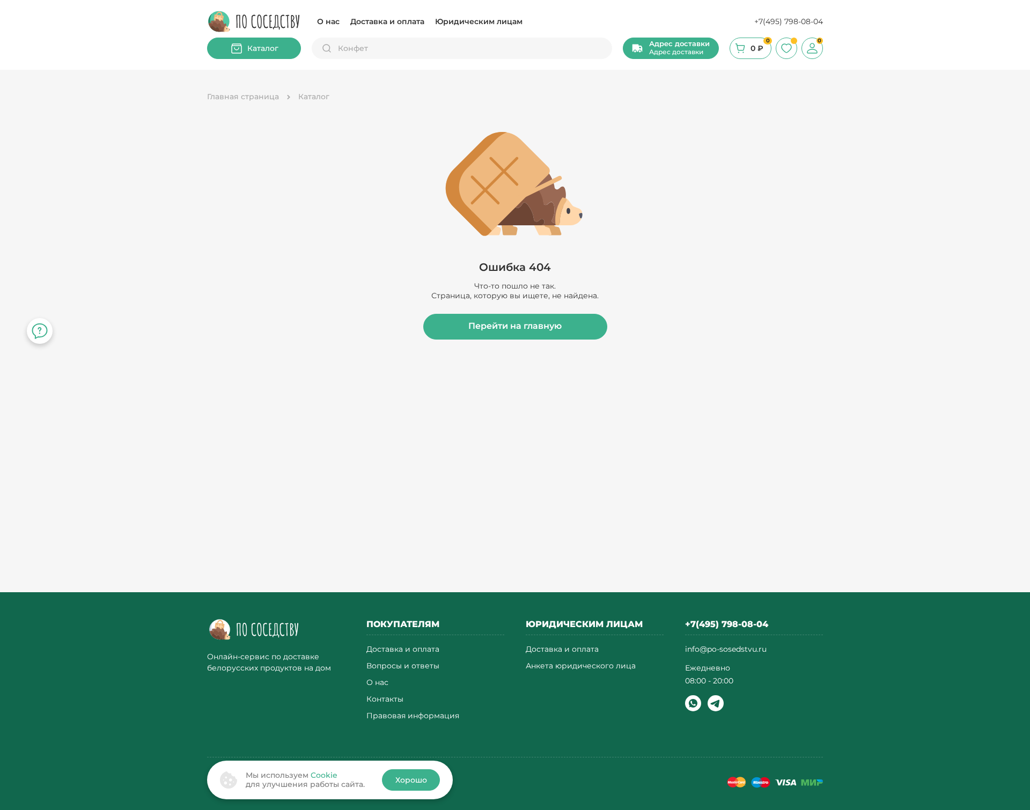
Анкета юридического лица (581, 666)
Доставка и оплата (387, 21)
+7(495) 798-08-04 (788, 21)
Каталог (262, 48)
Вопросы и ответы (402, 666)
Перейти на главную (515, 326)
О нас (328, 21)
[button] (671, 48)
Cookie (324, 775)
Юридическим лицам (479, 21)
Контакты (384, 699)
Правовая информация (412, 715)
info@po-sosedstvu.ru (726, 649)
